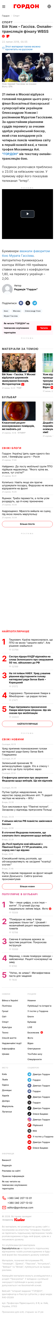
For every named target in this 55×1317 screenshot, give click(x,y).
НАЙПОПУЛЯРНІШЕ (16, 631)
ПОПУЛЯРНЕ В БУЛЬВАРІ (20, 894)
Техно (5, 1032)
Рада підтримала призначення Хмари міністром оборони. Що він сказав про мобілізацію (30, 710)
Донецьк (7, 1090)
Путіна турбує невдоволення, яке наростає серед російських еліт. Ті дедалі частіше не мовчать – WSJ (27, 795)
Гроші (5, 1011)
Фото (30, 1038)
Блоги (31, 1016)
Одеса (5, 1085)
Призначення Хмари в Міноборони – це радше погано (29, 695)
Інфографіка (8, 1048)
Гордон (5, 15)
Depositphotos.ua (11, 1248)
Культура (7, 1027)
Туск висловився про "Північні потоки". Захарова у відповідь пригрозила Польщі (27, 809)
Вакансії (6, 1160)
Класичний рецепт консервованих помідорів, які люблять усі (18, 426)
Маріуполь (7, 1106)
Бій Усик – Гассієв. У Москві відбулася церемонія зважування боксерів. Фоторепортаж (18, 379)
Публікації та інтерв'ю (39, 1005)
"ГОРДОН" (10, 154)
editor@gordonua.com (20, 1207)
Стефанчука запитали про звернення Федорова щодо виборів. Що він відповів (27, 780)
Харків (5, 1095)
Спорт (16, 15)
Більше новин (27, 886)
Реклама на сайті (11, 1170)
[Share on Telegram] (34, 303)
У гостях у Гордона (38, 1011)
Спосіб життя (9, 1038)
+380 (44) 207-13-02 (19, 1202)
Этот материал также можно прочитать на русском (22, 48)
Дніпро (6, 1101)
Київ (4, 1074)
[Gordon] (26, 6)
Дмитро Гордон (41, 1074)
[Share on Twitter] (28, 303)
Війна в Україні (10, 1000)
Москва (16, 311)
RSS (35, 1131)
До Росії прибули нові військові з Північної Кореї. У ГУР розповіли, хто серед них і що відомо (24, 847)
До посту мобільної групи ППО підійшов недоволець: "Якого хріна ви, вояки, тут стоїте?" (27, 469)
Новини (6, 994)
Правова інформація (13, 1176)
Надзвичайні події (12, 1043)
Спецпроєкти (35, 1059)
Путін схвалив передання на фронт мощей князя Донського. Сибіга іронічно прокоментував (27, 876)
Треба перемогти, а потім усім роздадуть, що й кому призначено (25, 500)
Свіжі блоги (11, 448)
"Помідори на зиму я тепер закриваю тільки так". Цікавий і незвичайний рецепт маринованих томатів (29, 924)
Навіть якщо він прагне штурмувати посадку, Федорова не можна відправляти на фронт (27, 485)
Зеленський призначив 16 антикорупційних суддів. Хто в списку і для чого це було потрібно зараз (25, 766)
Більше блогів (27, 524)
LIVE (30, 1027)
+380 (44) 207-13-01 (19, 1198)
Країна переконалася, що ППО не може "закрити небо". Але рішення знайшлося (31, 642)
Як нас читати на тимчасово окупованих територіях (14, 1185)
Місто (5, 1068)
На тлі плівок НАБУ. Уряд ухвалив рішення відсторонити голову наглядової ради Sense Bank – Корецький (29, 678)
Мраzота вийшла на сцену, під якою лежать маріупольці (26, 512)
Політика (7, 1005)
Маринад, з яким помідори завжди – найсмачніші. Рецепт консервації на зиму (31, 959)
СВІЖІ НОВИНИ (13, 739)
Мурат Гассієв (11, 316)
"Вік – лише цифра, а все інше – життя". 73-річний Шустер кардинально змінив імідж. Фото (29, 905)
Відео (30, 1043)
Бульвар (9, 397)
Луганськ (7, 1111)
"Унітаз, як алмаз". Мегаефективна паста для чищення (29, 974)
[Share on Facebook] (21, 303)
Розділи (32, 994)
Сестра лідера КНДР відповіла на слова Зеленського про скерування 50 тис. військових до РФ (31, 659)
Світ (4, 1016)
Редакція (7, 1165)
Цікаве (5, 1054)
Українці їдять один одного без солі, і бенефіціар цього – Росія (26, 455)
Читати (44, 328)
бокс (6, 311)
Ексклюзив (33, 1032)
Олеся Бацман (40, 1114)
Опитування (34, 1048)
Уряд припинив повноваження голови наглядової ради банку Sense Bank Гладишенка (24, 751)
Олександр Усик (33, 311)
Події (19, 388)
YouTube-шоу (35, 1054)
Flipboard (38, 1125)
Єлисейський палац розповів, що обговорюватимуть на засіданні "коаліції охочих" (26, 861)
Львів (5, 1079)
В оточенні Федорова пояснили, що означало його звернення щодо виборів (27, 834)
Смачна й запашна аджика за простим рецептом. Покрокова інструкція (27, 942)
